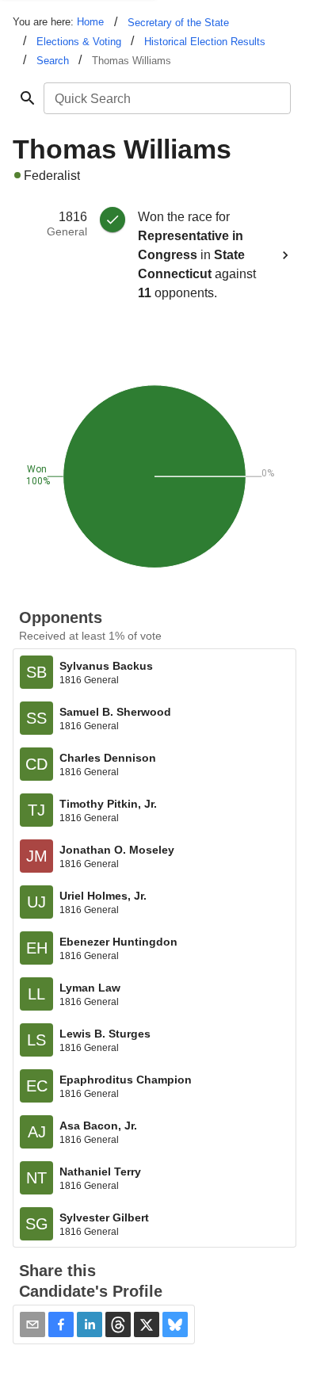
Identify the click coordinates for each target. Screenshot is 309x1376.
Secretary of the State (178, 23)
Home (90, 22)
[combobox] (166, 98)
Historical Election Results (204, 42)
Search (52, 61)
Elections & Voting (78, 42)
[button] (61, 1324)
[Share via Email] (32, 1324)
